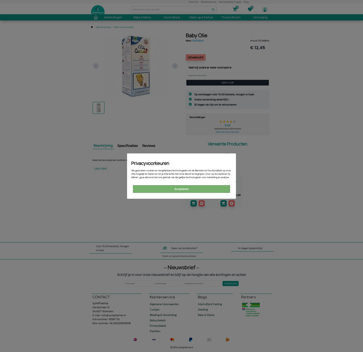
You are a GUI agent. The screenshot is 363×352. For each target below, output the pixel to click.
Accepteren (181, 189)
